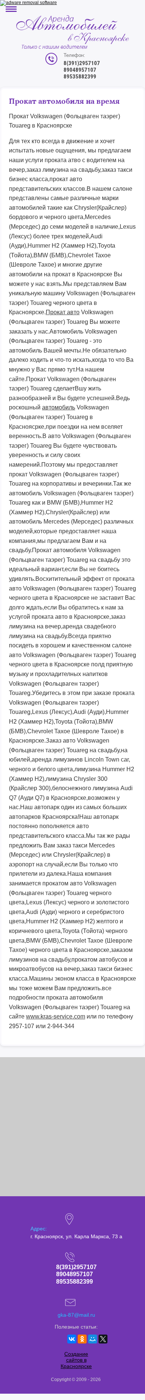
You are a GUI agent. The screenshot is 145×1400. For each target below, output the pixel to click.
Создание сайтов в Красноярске (76, 1360)
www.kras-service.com (55, 1016)
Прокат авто (63, 312)
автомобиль (58, 407)
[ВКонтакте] (71, 1339)
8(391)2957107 (82, 63)
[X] (103, 1339)
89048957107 (80, 70)
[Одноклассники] (82, 1339)
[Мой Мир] (92, 1339)
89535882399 (80, 76)
